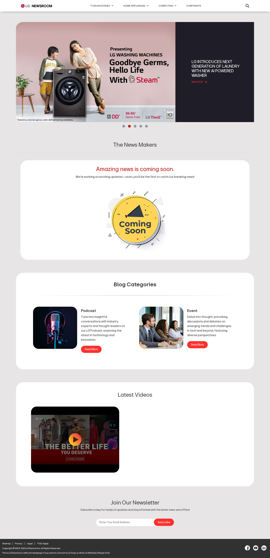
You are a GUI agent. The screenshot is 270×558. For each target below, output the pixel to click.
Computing (166, 6)
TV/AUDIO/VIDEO (100, 6)
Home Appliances (134, 6)
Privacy (18, 543)
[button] (124, 127)
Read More (91, 349)
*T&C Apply (42, 543)
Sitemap (6, 543)
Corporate (193, 6)
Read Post (198, 82)
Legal (30, 543)
